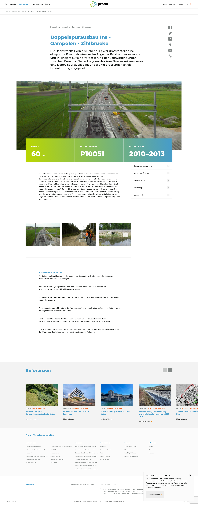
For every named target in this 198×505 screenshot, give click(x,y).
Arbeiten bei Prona (130, 446)
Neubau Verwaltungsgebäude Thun (86, 456)
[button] (125, 235)
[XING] (170, 44)
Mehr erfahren (154, 494)
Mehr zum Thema (141, 173)
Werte (102, 453)
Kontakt (181, 4)
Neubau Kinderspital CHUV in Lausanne (86, 466)
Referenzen (23, 4)
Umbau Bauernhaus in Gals (83, 459)
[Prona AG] (99, 4)
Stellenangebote (129, 450)
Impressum (77, 501)
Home (8, 11)
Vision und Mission (106, 450)
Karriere (172, 4)
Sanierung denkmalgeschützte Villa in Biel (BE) (86, 446)
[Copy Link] (170, 56)
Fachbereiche (10, 4)
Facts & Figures (105, 456)
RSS (101, 501)
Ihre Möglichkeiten (130, 453)
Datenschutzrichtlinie (129, 493)
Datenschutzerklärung (90, 501)
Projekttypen (139, 187)
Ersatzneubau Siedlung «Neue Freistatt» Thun (86, 462)
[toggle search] (191, 4)
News (165, 4)
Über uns (103, 446)
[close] (190, 475)
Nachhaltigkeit (104, 459)
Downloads (139, 195)
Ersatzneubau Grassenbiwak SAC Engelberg (86, 453)
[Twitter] (170, 33)
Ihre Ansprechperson (143, 166)
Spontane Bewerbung (131, 456)
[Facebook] (170, 27)
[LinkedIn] (170, 39)
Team (47, 4)
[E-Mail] (170, 50)
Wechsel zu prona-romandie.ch (114, 501)
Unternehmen (37, 4)
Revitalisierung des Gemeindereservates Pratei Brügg (86, 450)
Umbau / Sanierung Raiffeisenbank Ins (86, 469)
